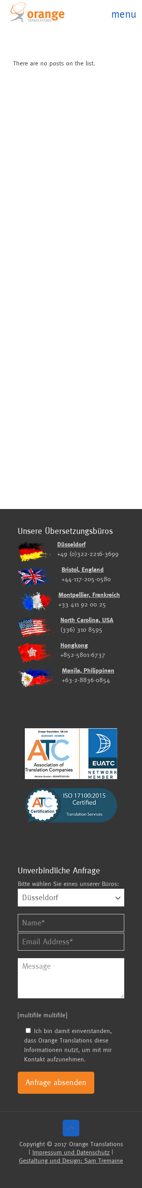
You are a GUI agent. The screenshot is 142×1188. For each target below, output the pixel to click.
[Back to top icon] (71, 1128)
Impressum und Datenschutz (71, 1152)
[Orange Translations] (37, 12)
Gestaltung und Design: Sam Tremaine (71, 1160)
